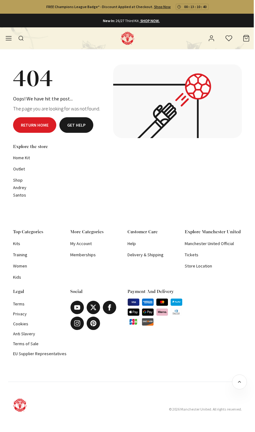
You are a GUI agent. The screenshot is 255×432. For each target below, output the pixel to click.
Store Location (198, 266)
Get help (76, 125)
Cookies (20, 324)
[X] (93, 307)
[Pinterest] (93, 323)
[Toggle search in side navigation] (21, 38)
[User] (211, 39)
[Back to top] (239, 381)
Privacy (20, 314)
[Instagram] (77, 323)
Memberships (83, 255)
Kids (17, 277)
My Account (81, 243)
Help (132, 243)
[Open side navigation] (8, 38)
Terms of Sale (26, 343)
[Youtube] (77, 307)
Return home (35, 125)
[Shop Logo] (127, 38)
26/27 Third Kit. (128, 20)
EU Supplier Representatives (40, 353)
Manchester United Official (209, 243)
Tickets (191, 255)
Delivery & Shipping (146, 255)
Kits (16, 243)
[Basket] (246, 38)
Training (20, 255)
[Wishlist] (229, 38)
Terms (19, 304)
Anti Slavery (24, 334)
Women (20, 266)
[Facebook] (109, 307)
